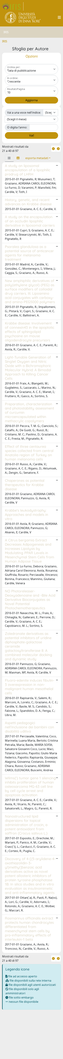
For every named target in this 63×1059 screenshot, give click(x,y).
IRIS (4, 41)
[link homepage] (12, 6)
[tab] (9, 158)
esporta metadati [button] (36, 158)
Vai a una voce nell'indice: (24, 112)
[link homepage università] (23, 17)
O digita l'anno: (17, 127)
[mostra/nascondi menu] (59, 17)
